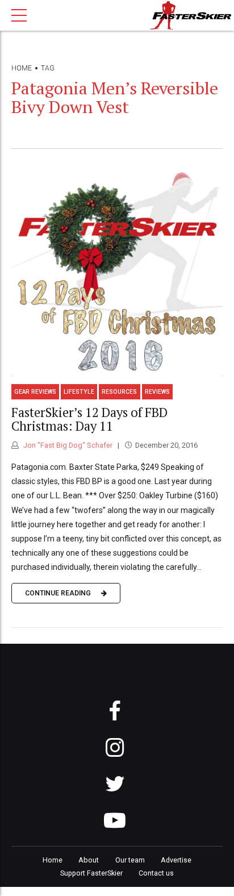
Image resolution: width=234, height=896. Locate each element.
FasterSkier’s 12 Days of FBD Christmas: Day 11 (89, 419)
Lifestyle (79, 392)
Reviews (157, 392)
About (88, 860)
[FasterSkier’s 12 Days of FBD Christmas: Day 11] (117, 270)
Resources (119, 392)
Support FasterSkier (91, 873)
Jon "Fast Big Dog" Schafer (67, 445)
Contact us (156, 873)
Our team (130, 860)
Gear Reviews (35, 392)
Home (21, 68)
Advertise (176, 860)
